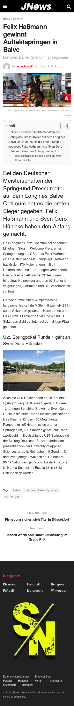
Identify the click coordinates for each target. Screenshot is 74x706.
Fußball (8, 590)
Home (6, 18)
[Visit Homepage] (37, 6)
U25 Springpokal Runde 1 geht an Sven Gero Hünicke (38, 158)
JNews (16, 692)
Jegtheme (19, 696)
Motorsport (35, 590)
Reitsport (18, 18)
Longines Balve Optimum (41, 490)
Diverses (9, 584)
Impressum (56, 680)
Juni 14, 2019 (48, 66)
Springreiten (13, 496)
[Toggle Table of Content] (62, 125)
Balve (16, 490)
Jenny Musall (24, 66)
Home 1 (39, 680)
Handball (33, 584)
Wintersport (59, 590)
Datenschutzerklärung (16, 676)
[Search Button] (69, 6)
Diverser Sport (43, 676)
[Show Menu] (5, 6)
